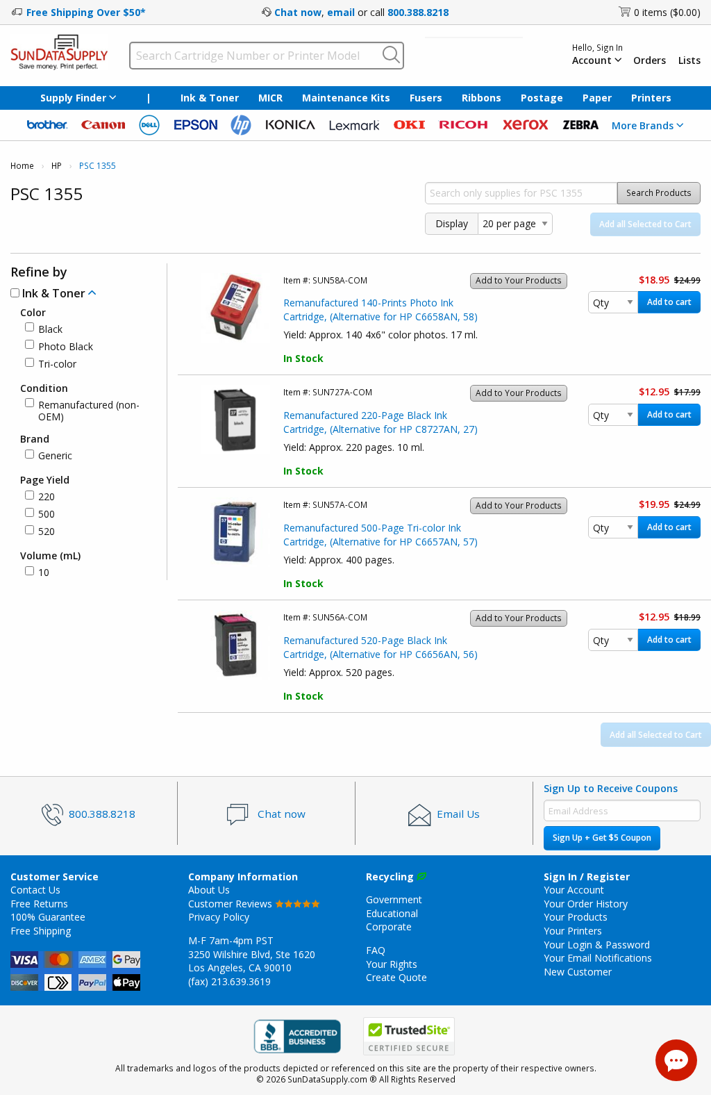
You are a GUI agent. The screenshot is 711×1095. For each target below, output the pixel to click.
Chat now (297, 12)
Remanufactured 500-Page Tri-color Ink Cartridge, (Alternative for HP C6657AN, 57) (380, 534)
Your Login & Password (597, 944)
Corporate (389, 926)
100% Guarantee (47, 916)
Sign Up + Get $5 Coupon (602, 837)
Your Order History (586, 903)
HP (56, 166)
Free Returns (39, 903)
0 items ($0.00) (667, 12)
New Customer (578, 971)
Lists (689, 60)
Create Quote (396, 977)
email (341, 12)
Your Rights (391, 964)
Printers (651, 97)
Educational (392, 913)
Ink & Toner (210, 97)
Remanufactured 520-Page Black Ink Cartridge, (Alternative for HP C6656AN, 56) (380, 647)
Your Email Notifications (598, 957)
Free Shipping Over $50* (86, 12)
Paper (597, 97)
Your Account (574, 889)
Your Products (576, 916)
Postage (542, 97)
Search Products (659, 193)
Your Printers (573, 930)
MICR (270, 97)
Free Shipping (40, 930)
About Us (209, 889)
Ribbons (481, 97)
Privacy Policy (218, 916)
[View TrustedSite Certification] (409, 1036)
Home (22, 166)
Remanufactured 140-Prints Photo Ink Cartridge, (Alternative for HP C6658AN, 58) (380, 309)
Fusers (426, 97)
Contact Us (35, 889)
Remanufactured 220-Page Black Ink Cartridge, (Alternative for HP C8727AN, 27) (380, 422)
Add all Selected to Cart (645, 224)
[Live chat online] (676, 1060)
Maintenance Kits (346, 97)
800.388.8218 (418, 12)
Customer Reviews (231, 903)
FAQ (375, 950)
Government (394, 899)
